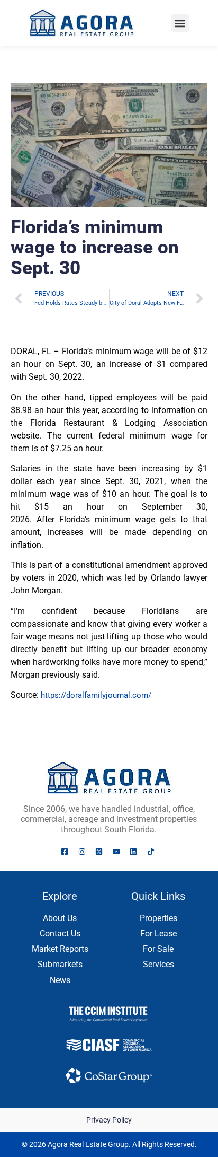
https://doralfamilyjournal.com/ (96, 695)
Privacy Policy (109, 1120)
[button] (180, 23)
